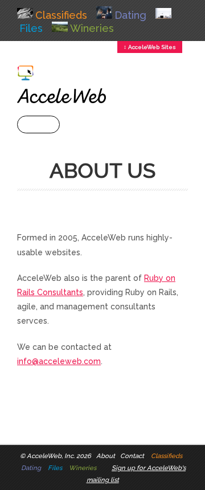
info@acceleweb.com (59, 361)
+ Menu (38, 124)
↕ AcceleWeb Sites (150, 47)
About (105, 456)
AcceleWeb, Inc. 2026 (59, 456)
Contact (132, 456)
